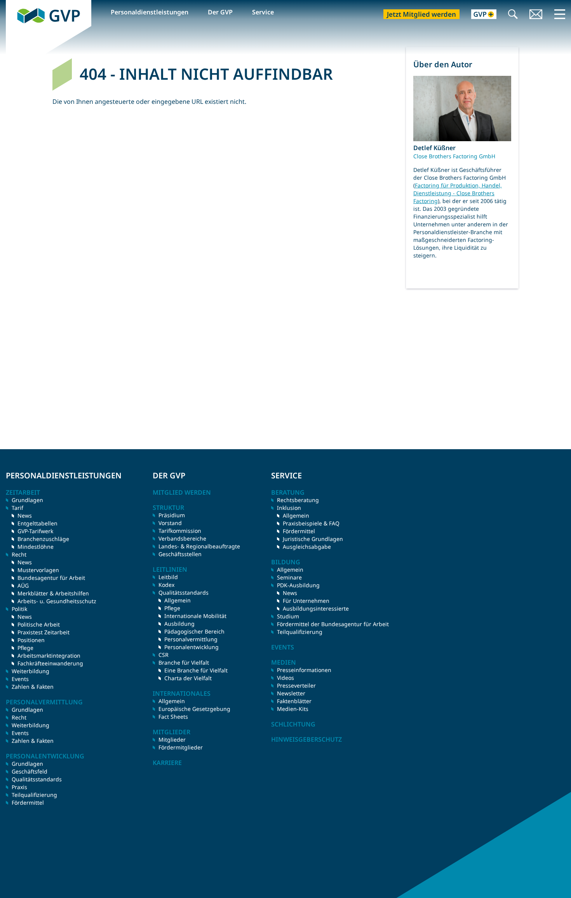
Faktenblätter (294, 701)
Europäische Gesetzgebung (194, 708)
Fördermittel (28, 802)
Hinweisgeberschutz (306, 739)
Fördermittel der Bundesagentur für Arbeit (333, 624)
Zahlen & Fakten (33, 686)
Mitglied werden (182, 492)
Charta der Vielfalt (188, 678)
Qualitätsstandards (37, 779)
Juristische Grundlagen (313, 539)
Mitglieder (172, 739)
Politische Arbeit (38, 624)
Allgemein (177, 600)
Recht (19, 717)
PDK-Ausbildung (298, 585)
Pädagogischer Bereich (194, 631)
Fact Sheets (173, 716)
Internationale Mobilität (195, 616)
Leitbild (168, 577)
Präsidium (171, 515)
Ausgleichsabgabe (307, 546)
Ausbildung (179, 623)
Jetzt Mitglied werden (421, 14)
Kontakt (536, 15)
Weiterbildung (30, 671)
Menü (559, 14)
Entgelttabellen (37, 523)
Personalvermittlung (191, 639)
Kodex (166, 584)
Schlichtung (293, 724)
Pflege (25, 647)
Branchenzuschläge (43, 539)
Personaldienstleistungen (149, 12)
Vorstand (170, 523)
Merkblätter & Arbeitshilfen (53, 593)
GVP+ (479, 15)
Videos (285, 677)
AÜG (23, 585)
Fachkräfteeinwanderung (50, 663)
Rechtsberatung (298, 500)
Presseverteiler (296, 685)
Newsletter (291, 693)
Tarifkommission (179, 530)
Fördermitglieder (180, 747)
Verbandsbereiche (182, 538)
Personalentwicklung (191, 647)
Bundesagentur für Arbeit (51, 577)
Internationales (182, 693)
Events (20, 679)
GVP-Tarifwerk (35, 531)
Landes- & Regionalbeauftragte (199, 546)
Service (263, 12)
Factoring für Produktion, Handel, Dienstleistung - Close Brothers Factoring (457, 193)
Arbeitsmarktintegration (48, 655)
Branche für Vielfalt (183, 662)
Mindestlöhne (35, 546)
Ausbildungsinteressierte (316, 608)
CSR (163, 654)
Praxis (19, 787)
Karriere (167, 762)
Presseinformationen (304, 670)
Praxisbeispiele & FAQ (311, 523)
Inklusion (289, 507)
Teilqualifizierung (34, 794)
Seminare (289, 577)
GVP (12, 4)
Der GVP (220, 12)
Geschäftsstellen (180, 554)
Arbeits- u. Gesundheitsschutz (56, 601)
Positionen (31, 640)
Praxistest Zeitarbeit (43, 632)
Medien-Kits (292, 708)
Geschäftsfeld (29, 771)
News (24, 515)
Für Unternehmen (306, 600)
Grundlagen (27, 500)
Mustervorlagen (38, 570)
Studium (288, 616)
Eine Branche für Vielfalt (196, 670)
